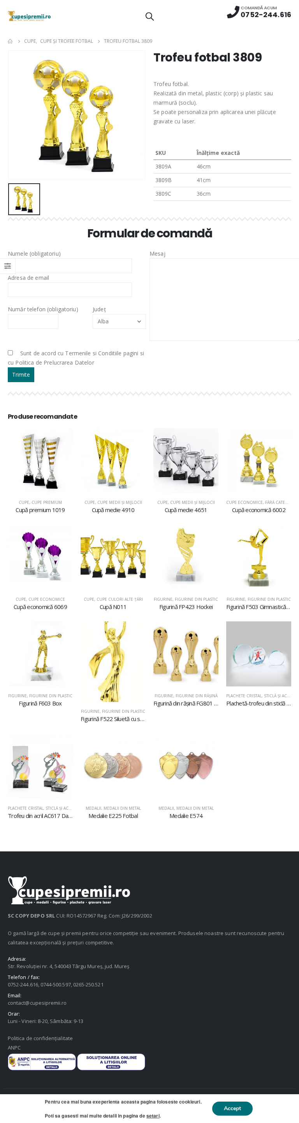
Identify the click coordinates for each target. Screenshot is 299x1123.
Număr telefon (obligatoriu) (43, 309)
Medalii (93, 808)
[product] (40, 460)
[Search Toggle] (149, 16)
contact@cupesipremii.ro (37, 1002)
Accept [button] (232, 1108)
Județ (99, 309)
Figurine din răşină (197, 695)
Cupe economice (244, 502)
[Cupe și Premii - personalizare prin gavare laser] (29, 16)
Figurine (163, 599)
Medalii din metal (122, 808)
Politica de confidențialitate (40, 1038)
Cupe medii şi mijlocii (119, 502)
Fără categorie (281, 502)
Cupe (24, 502)
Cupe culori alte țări (120, 599)
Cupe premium (47, 502)
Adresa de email (28, 277)
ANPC (14, 1047)
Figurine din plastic (196, 599)
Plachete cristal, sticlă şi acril (259, 695)
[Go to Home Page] (10, 41)
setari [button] (153, 1115)
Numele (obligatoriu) (34, 253)
